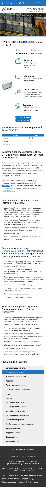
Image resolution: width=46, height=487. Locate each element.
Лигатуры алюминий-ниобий (18, 389)
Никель (9, 398)
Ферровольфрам (13, 433)
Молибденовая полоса (16, 407)
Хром (4, 479)
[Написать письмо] (7, 3)
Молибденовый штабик (16, 411)
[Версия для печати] (20, 3)
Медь (8, 394)
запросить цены (23, 117)
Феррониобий (12, 437)
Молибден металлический (17, 415)
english (37, 3)
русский (29, 3)
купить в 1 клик (23, 120)
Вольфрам (23, 475)
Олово (40, 475)
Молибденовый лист (15, 402)
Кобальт (9, 381)
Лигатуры (34, 482)
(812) (35, 9)
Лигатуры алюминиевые (16, 385)
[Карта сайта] (11, 3)
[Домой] (2, 3)
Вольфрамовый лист (13, 251)
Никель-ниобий (14, 479)
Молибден (13, 475)
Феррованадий (12, 441)
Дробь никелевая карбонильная (20, 424)
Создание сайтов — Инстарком (23, 457)
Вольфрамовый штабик (16, 376)
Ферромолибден (13, 428)
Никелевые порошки (15, 420)
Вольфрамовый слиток (16, 368)
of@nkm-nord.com (26, 470)
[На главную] (10, 9)
